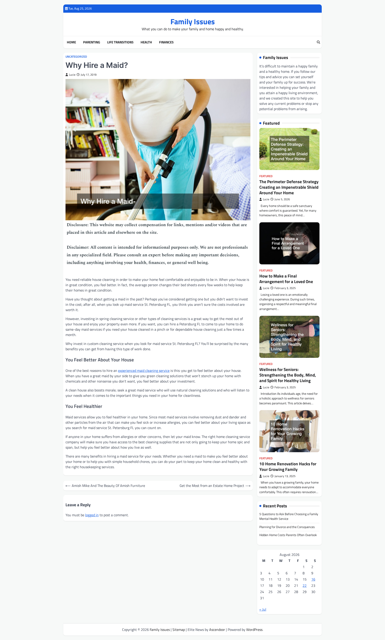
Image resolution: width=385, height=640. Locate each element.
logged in (92, 515)
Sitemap (178, 629)
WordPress (254, 629)
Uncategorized (76, 56)
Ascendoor (217, 629)
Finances (166, 42)
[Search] (318, 42)
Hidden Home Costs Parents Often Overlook (288, 535)
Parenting (91, 42)
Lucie (72, 75)
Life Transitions (120, 42)
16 (313, 579)
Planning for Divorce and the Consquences (287, 527)
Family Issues (192, 21)
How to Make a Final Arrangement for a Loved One (286, 279)
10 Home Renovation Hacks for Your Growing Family (287, 466)
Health (146, 42)
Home (71, 42)
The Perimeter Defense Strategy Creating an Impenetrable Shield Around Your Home (289, 187)
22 (305, 585)
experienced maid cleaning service (144, 370)
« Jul (262, 609)
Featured (265, 176)
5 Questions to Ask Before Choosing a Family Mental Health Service (288, 516)
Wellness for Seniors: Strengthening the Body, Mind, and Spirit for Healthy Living (287, 375)
